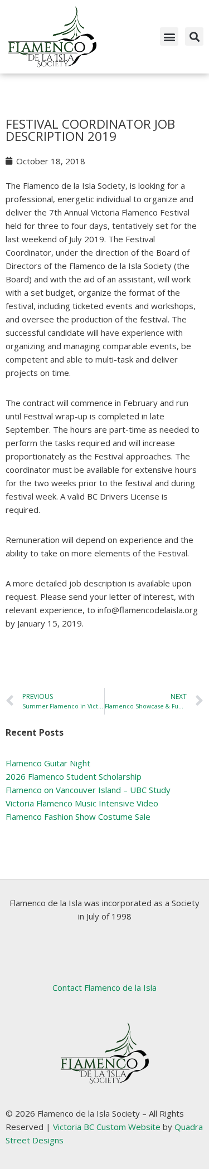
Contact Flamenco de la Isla (104, 987)
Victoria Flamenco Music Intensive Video (82, 803)
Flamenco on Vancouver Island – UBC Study (88, 789)
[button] (169, 36)
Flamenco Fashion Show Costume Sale (78, 816)
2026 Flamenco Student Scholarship (74, 776)
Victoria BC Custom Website (107, 1126)
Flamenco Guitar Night (48, 763)
